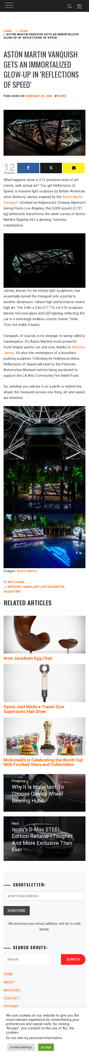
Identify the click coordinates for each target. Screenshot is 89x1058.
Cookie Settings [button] (21, 1047)
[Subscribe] (74, 168)
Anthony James (20, 587)
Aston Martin (27, 571)
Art (37, 587)
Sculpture (12, 591)
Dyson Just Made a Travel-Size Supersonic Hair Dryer (34, 709)
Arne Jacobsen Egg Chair (28, 658)
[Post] (51, 168)
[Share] (28, 168)
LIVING (19, 582)
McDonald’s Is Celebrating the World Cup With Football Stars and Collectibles (43, 762)
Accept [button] (46, 1047)
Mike (62, 96)
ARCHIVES (12, 990)
